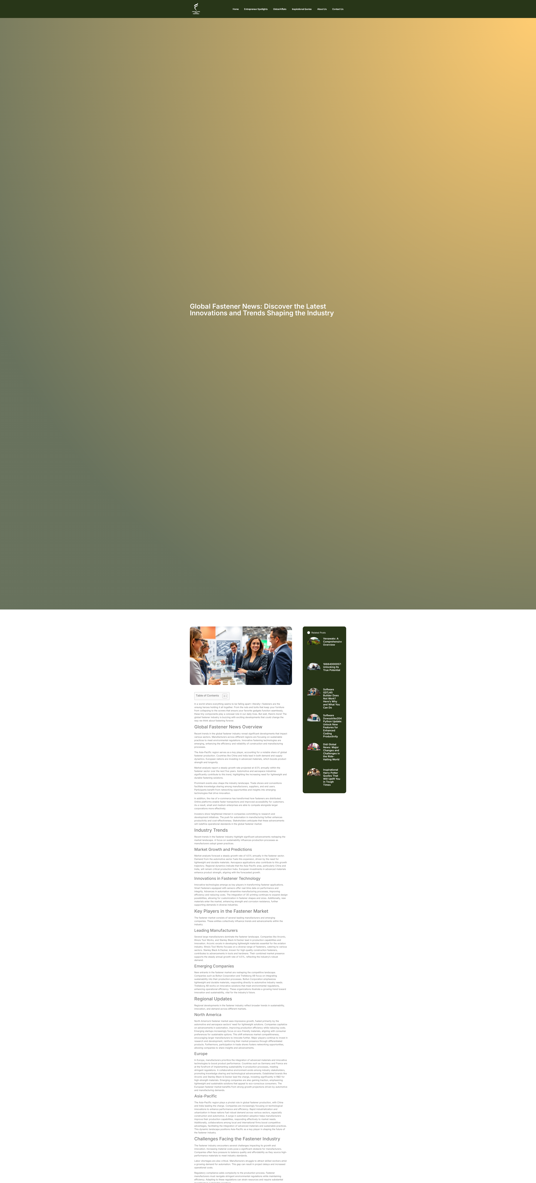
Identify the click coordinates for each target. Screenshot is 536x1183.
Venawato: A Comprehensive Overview (333, 641)
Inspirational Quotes (302, 9)
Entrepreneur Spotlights (256, 9)
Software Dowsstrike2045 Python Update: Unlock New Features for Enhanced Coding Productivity (333, 726)
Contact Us (337, 9)
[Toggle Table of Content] (223, 696)
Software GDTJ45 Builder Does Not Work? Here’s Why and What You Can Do (331, 698)
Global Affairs (279, 9)
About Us (322, 9)
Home (236, 9)
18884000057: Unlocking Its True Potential (332, 667)
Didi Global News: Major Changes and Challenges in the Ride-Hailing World (331, 752)
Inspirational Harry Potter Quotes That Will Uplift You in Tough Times (331, 777)
